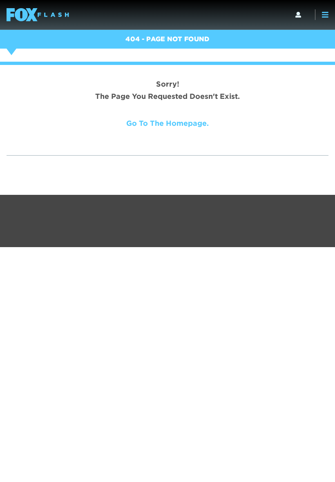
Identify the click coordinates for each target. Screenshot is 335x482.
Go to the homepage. (167, 123)
